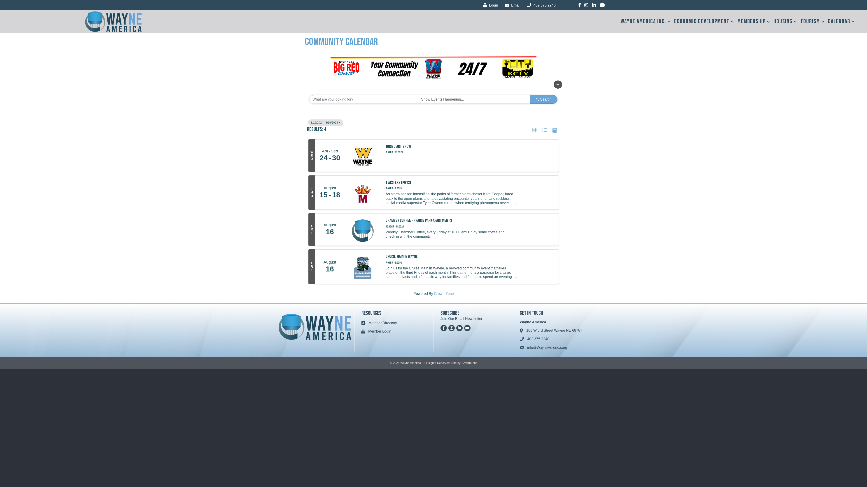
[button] (558, 84)
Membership (751, 21)
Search (546, 99)
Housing (783, 21)
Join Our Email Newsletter (461, 319)
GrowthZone (444, 294)
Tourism (810, 21)
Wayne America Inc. (643, 21)
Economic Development (701, 21)
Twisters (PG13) (398, 182)
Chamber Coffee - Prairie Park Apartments (419, 220)
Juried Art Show (398, 146)
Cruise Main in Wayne (402, 256)
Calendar (839, 21)
